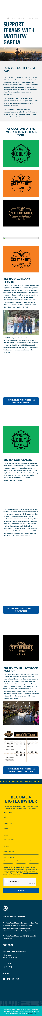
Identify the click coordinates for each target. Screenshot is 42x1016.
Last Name (7, 823)
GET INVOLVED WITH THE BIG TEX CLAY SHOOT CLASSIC (21, 401)
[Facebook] (4, 979)
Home (5, 18)
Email (5, 835)
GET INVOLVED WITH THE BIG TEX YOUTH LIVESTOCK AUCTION (21, 770)
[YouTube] (17, 979)
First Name (7, 813)
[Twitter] (8, 979)
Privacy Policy (32, 1013)
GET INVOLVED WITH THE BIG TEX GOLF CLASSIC (21, 609)
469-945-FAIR (7, 967)
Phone (6, 846)
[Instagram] (13, 979)
